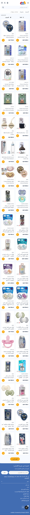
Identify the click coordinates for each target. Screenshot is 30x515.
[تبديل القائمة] (28, 3)
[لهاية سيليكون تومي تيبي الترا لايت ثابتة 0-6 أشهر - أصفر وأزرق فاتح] (22, 269)
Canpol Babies (10, 179)
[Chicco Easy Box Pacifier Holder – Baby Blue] (8, 50)
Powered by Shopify (20, 512)
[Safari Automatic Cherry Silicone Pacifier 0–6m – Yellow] (8, 98)
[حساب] (5, 3)
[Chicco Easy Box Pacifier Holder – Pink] (22, 26)
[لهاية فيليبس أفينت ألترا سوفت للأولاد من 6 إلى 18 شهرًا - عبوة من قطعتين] (22, 244)
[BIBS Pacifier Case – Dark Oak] (22, 147)
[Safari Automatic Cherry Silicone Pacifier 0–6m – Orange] (22, 98)
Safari (26, 106)
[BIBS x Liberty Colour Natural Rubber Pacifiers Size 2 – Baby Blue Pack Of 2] (8, 26)
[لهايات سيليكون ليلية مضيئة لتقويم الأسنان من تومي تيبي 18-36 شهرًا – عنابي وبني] (22, 220)
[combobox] (15, 7)
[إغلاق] (28, 506)
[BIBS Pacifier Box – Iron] (22, 123)
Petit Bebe (11, 82)
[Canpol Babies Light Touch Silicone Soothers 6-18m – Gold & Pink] (8, 171)
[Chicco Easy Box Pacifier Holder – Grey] (22, 74)
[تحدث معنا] (26, 507)
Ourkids (12, 512)
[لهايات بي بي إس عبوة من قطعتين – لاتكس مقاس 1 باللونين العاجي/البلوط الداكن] (8, 244)
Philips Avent (10, 228)
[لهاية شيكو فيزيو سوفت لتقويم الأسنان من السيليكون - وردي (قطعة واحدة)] (8, 341)
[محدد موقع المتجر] (7, 3)
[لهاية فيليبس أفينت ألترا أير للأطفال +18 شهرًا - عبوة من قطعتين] (22, 293)
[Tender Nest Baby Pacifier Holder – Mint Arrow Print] (8, 74)
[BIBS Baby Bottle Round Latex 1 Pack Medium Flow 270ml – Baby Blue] (8, 147)
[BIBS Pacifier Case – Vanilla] (8, 123)
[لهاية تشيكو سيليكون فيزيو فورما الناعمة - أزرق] (8, 439)
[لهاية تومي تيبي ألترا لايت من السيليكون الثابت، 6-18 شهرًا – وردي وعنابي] (22, 390)
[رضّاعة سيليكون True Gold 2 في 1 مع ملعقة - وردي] (22, 439)
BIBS (13, 33)
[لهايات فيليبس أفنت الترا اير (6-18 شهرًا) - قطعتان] (8, 293)
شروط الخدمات (11, 476)
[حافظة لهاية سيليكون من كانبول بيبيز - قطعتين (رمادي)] (22, 366)
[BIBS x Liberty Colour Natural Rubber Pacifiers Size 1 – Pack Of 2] (22, 171)
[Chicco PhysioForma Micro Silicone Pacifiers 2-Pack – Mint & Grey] (22, 50)
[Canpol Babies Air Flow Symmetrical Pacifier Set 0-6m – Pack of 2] (22, 196)
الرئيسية (27, 12)
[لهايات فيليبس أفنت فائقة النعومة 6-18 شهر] (8, 269)
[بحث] (3, 7)
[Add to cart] (17, 40)
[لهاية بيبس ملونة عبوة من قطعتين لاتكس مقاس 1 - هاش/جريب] (8, 317)
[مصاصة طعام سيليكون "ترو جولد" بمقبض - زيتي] (8, 414)
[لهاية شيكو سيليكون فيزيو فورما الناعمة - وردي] (22, 341)
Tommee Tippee (10, 203)
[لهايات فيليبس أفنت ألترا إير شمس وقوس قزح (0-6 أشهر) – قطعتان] (8, 220)
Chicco (26, 58)
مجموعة (22, 12)
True (13, 422)
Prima (26, 33)
